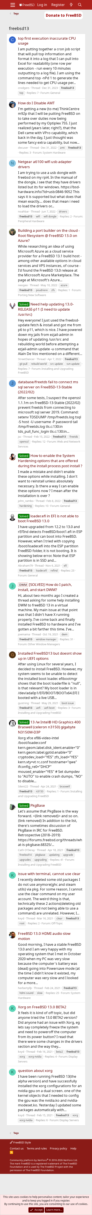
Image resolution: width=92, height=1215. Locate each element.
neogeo (23, 285)
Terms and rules (37, 1148)
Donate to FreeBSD (64, 15)
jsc (19, 436)
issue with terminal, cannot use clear (49, 873)
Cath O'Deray (26, 850)
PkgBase (32, 805)
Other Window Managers (44, 644)
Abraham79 (25, 565)
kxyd (21, 918)
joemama (24, 634)
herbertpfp (25, 988)
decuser (23, 148)
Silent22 (23, 786)
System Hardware (54, 152)
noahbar (23, 211)
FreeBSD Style (22, 1142)
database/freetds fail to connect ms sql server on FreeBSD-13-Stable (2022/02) (48, 387)
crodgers (23, 88)
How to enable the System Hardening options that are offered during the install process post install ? (50, 460)
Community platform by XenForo (44, 1160)
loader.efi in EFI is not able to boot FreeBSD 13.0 (48, 518)
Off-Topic (57, 923)
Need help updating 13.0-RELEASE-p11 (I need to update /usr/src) (46, 309)
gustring (23, 703)
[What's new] (71, 5)
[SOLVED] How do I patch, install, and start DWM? (45, 587)
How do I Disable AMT (36, 102)
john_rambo (26, 501)
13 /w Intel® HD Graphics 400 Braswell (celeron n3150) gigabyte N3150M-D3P (49, 727)
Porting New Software (32, 295)
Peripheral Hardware (31, 221)
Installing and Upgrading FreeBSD (39, 713)
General (55, 93)
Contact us (17, 1148)
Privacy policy (58, 1148)
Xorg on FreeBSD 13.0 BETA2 (42, 1006)
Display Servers (69, 1120)
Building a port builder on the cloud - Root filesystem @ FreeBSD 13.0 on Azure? (49, 235)
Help (73, 1148)
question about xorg (35, 1070)
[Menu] (13, 5)
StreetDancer (26, 359)
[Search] (80, 5)
